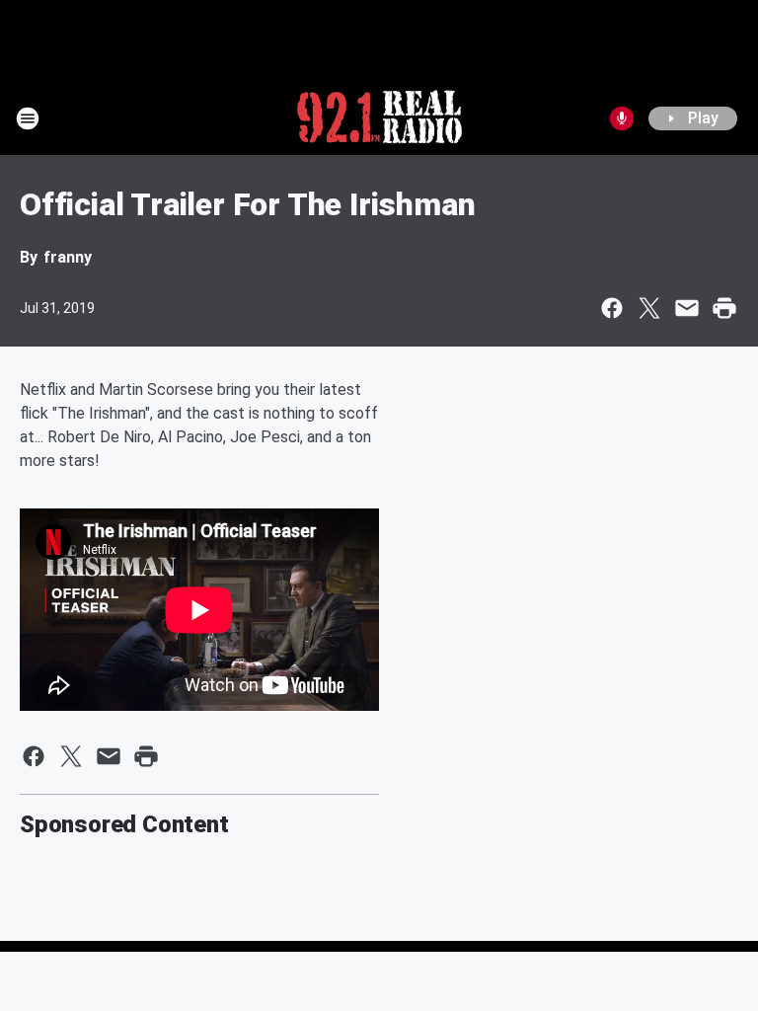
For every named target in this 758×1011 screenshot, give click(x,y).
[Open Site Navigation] (27, 118)
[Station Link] (379, 118)
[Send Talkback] (622, 118)
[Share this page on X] (649, 308)
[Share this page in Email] (687, 308)
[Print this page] (724, 308)
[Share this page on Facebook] (612, 308)
